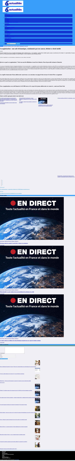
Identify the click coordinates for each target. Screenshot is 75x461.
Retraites (8, 21)
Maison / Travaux (9, 29)
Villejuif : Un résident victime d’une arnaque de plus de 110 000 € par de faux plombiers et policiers (16, 390)
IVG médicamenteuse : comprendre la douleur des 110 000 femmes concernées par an (14, 189)
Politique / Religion (10, 16)
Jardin (8, 28)
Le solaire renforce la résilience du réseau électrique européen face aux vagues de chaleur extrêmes (20, 340)
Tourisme (8, 32)
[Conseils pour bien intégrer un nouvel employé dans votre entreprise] (9, 99)
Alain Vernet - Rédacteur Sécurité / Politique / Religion (9, 241)
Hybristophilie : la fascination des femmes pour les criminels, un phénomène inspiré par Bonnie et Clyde (66, 176)
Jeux (7, 41)
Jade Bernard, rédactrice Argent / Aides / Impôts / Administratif (13, 46)
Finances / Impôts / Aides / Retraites (12, 22)
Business (8, 19)
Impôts (8, 20)
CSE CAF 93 (2, 382)
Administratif (7, 23)
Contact (3, 456)
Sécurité (6, 13)
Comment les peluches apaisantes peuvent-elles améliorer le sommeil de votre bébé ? (13, 441)
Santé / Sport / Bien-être (10, 36)
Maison (6, 26)
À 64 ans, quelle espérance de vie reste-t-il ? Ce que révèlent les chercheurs (12, 373)
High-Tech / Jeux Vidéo (10, 39)
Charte (3, 455)
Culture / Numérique (8, 37)
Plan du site (4, 451)
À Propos (3, 452)
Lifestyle (6, 30)
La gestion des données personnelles (8, 454)
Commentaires (2, 353)
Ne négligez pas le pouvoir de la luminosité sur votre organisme (11, 193)
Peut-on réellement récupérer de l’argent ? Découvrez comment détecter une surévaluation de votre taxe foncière (18, 366)
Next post (1, 191)
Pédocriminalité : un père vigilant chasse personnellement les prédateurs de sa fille (17, 291)
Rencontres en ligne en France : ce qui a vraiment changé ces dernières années (12, 434)
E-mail (1, 356)
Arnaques (8, 14)
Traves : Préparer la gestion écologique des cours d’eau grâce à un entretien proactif (13, 419)
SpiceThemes (17, 459)
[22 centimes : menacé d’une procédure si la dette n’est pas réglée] (28, 99)
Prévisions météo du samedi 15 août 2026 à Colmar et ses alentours (14, 243)
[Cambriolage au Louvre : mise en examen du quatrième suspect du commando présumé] (42, 101)
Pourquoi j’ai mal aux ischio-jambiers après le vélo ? (8, 448)
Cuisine (8, 31)
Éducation (8, 24)
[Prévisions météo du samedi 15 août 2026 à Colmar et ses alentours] (32, 239)
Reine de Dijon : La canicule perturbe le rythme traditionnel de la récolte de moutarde (13, 426)
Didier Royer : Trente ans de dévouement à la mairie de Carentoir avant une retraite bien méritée (15, 380)
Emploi (8, 25)
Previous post (2, 187)
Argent (6, 17)
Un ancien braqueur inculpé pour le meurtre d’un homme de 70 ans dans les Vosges (13, 404)
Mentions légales (4, 453)
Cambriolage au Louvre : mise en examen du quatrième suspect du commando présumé (45, 105)
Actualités (8, 15)
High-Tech (8, 40)
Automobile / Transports (10, 27)
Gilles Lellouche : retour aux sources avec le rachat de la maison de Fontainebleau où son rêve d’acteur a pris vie (18, 412)
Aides (8, 18)
